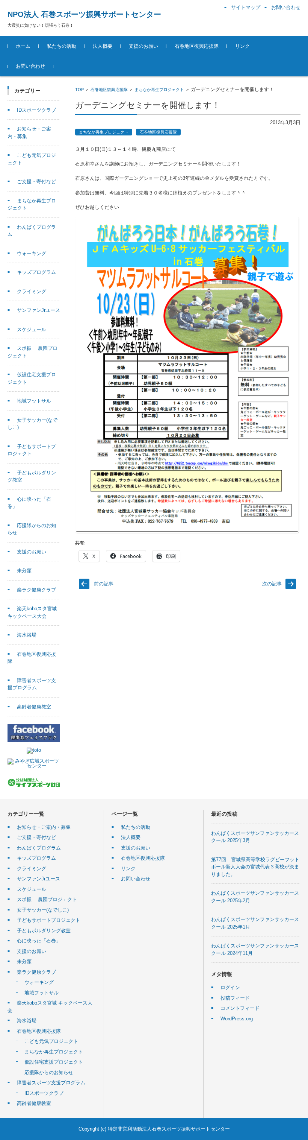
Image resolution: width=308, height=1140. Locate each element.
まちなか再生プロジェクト (159, 89)
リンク (242, 46)
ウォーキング (31, 253)
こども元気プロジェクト (51, 1041)
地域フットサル (34, 401)
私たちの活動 (61, 46)
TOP (79, 89)
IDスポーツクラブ (36, 110)
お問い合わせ (30, 66)
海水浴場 (26, 635)
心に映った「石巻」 (39, 941)
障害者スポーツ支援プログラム (51, 1082)
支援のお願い (143, 46)
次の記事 (272, 584)
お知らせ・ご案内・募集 (44, 827)
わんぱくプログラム (39, 848)
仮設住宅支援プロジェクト (53, 1062)
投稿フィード (235, 998)
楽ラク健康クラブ (36, 590)
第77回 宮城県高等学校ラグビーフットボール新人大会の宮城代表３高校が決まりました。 (255, 867)
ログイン (230, 987)
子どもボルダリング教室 (44, 930)
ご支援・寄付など (36, 181)
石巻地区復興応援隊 (197, 46)
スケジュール (31, 329)
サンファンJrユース (38, 310)
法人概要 (102, 46)
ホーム (23, 46)
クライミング (31, 291)
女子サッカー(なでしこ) (43, 910)
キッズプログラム (36, 272)
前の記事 (103, 584)
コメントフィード (240, 1008)
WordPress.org (236, 1018)
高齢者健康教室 (34, 707)
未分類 (24, 570)
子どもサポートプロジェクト (48, 920)
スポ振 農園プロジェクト (47, 899)
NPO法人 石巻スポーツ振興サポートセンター (84, 14)
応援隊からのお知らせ (48, 1072)
